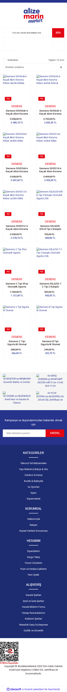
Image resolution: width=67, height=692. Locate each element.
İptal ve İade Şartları (33, 601)
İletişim (33, 525)
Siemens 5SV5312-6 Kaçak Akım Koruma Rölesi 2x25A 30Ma (17, 229)
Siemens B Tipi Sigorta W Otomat (50, 343)
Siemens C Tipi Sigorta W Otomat (16, 343)
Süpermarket (33, 498)
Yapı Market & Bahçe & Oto (33, 469)
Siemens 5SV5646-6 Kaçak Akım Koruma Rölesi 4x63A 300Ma (17, 113)
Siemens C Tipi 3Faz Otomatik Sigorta (17, 285)
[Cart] (58, 46)
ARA (58, 32)
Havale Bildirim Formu (33, 606)
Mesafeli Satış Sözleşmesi (33, 624)
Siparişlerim (33, 551)
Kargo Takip (33, 557)
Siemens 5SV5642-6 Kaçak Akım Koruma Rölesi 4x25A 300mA (50, 113)
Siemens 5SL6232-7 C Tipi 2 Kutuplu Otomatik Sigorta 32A (50, 286)
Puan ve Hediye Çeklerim (33, 568)
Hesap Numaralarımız (33, 612)
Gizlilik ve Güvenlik (33, 630)
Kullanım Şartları (33, 618)
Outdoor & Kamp (34, 475)
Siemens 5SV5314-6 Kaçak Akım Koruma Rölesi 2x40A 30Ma (50, 171)
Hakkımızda (33, 519)
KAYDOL (55, 433)
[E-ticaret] (33, 689)
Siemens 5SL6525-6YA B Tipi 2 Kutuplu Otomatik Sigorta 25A (50, 229)
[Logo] (33, 15)
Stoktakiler (12, 60)
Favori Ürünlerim (33, 562)
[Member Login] (8, 46)
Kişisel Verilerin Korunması (33, 530)
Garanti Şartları (33, 595)
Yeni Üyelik (33, 574)
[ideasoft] (14, 689)
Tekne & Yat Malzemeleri (33, 463)
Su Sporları (33, 486)
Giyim (33, 492)
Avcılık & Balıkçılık (33, 481)
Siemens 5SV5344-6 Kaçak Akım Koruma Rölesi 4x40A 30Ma (17, 171)
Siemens (16, 106)
